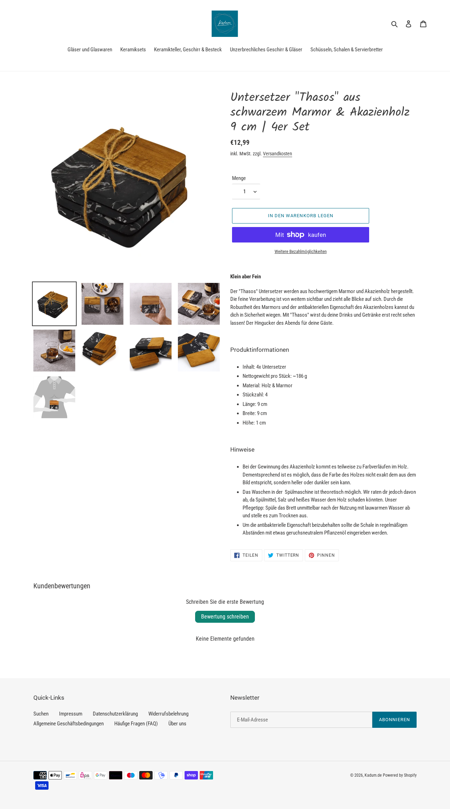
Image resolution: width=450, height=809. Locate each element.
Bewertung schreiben (225, 616)
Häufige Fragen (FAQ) (136, 723)
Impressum (70, 714)
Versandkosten (277, 153)
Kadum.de (373, 775)
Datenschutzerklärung (115, 714)
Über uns (177, 723)
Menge (239, 178)
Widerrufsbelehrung (168, 714)
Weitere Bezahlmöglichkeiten (301, 251)
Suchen (41, 714)
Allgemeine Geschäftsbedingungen (68, 723)
